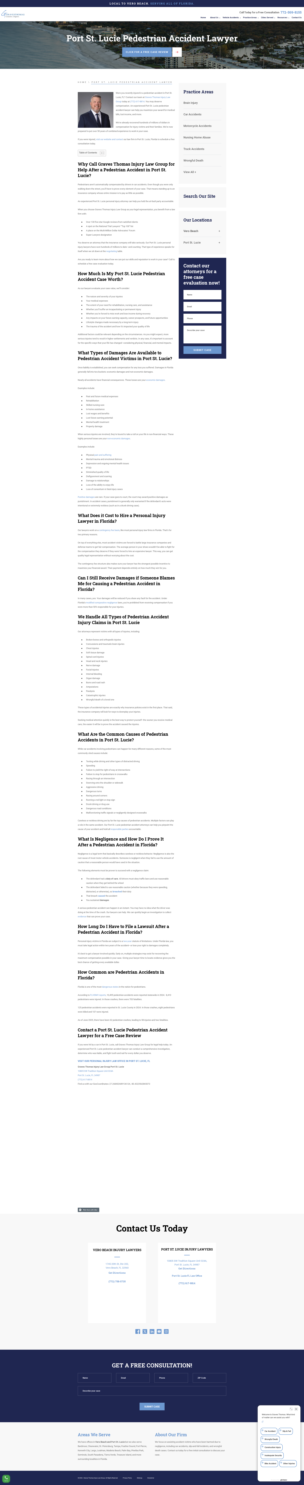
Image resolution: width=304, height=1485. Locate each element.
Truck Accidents (193, 149)
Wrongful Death (193, 160)
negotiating (111, 251)
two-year (127, 941)
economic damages (155, 380)
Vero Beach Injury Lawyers (117, 1250)
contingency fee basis (109, 530)
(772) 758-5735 (117, 1281)
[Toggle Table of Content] (101, 153)
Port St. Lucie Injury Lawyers (187, 1249)
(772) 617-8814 (137, 101)
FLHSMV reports (98, 995)
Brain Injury (190, 103)
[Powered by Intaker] (283, 1480)
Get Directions (117, 1272)
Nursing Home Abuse (197, 137)
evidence (82, 916)
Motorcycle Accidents (197, 126)
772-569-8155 (291, 12)
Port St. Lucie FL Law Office (187, 1275)
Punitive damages (86, 497)
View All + (189, 172)
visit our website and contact (109, 139)
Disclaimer (150, 1478)
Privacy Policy (127, 1478)
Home (82, 82)
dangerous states (110, 987)
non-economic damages (118, 438)
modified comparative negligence (101, 602)
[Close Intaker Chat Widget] (296, 1409)
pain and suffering (102, 455)
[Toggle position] (291, 1409)
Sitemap (139, 1478)
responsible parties (120, 829)
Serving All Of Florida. (172, 3)
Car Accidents (192, 114)
